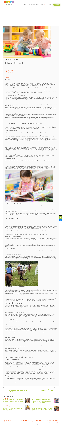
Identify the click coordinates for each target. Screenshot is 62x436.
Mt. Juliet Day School (31, 82)
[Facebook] (57, 1)
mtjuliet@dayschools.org (35, 1)
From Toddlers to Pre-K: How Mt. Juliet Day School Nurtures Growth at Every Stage (42, 409)
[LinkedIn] (53, 1)
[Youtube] (55, 1)
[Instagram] (59, 1)
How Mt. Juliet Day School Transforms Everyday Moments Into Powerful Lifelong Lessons (13, 408)
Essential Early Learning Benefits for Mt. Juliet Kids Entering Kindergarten (13, 400)
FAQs (42, 4)
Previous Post (11, 387)
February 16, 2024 (9, 59)
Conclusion (8, 77)
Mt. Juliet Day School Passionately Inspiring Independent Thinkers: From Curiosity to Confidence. (42, 401)
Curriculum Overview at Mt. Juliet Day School (14, 69)
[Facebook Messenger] (60, 220)
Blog (45, 4)
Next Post (51, 387)
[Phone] (60, 217)
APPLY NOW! (56, 4)
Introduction (8, 66)
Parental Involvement (9, 73)
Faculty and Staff (9, 71)
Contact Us (49, 4)
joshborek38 (16, 59)
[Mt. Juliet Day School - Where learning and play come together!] (9, 3)
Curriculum (38, 4)
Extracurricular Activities (10, 72)
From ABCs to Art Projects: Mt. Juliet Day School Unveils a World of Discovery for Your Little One (18, 390)
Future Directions (9, 76)
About (28, 4)
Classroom (33, 4)
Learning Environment (9, 70)
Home (25, 4)
